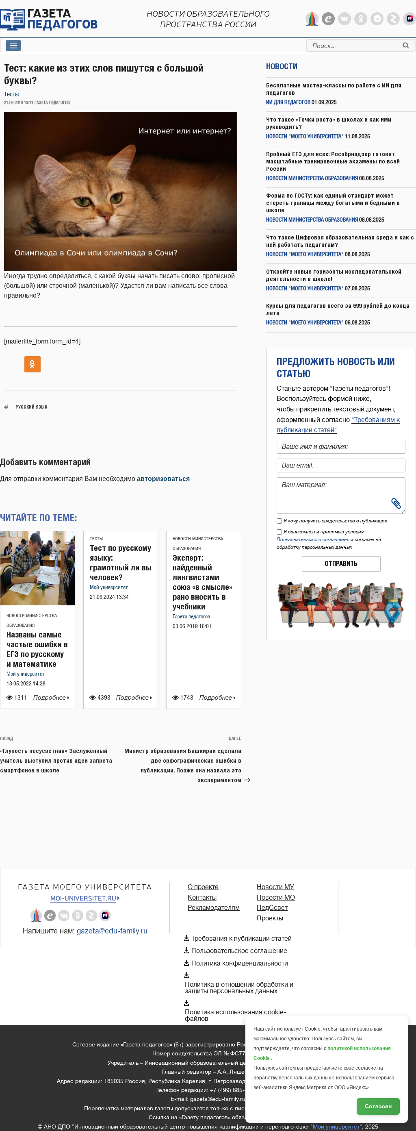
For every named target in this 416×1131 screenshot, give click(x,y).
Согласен (378, 1106)
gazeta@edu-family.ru (112, 931)
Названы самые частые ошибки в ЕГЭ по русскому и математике (37, 649)
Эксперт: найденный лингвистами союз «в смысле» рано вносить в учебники (202, 582)
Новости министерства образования (312, 178)
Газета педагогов (191, 617)
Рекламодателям (214, 907)
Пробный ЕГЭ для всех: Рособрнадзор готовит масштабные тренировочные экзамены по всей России (333, 161)
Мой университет (25, 674)
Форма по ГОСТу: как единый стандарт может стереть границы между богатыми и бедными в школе (333, 202)
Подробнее (50, 697)
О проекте (203, 887)
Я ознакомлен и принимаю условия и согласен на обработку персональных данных (329, 539)
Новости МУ (275, 887)
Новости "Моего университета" (305, 136)
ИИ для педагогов (288, 102)
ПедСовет (272, 907)
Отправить (341, 564)
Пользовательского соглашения (313, 539)
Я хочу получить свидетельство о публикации (336, 521)
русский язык (31, 406)
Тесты (11, 94)
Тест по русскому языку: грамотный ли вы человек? (121, 562)
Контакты (202, 897)
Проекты (270, 918)
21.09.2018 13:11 (18, 103)
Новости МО (276, 897)
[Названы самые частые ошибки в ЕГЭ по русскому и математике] (37, 603)
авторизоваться (163, 478)
